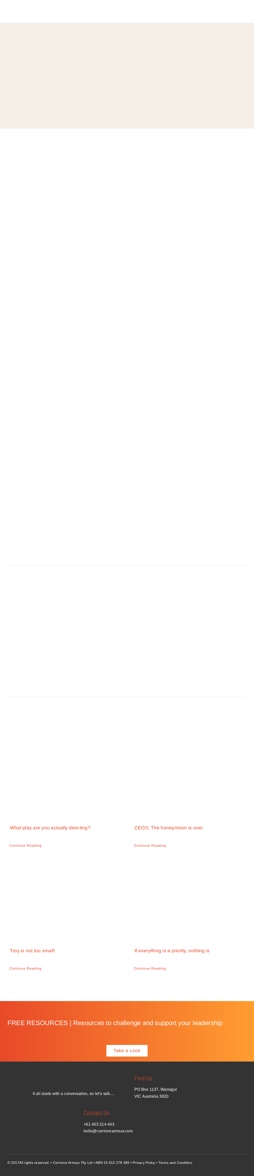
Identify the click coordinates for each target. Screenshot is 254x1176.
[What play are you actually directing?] (64, 776)
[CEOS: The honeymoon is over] (189, 776)
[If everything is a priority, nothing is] (189, 899)
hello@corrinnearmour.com (108, 1131)
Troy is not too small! (32, 950)
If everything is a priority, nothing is (172, 950)
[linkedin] (245, 1161)
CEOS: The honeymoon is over (168, 827)
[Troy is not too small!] (64, 899)
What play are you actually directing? (50, 827)
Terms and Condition (175, 1163)
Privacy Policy (144, 1163)
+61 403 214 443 (99, 1124)
